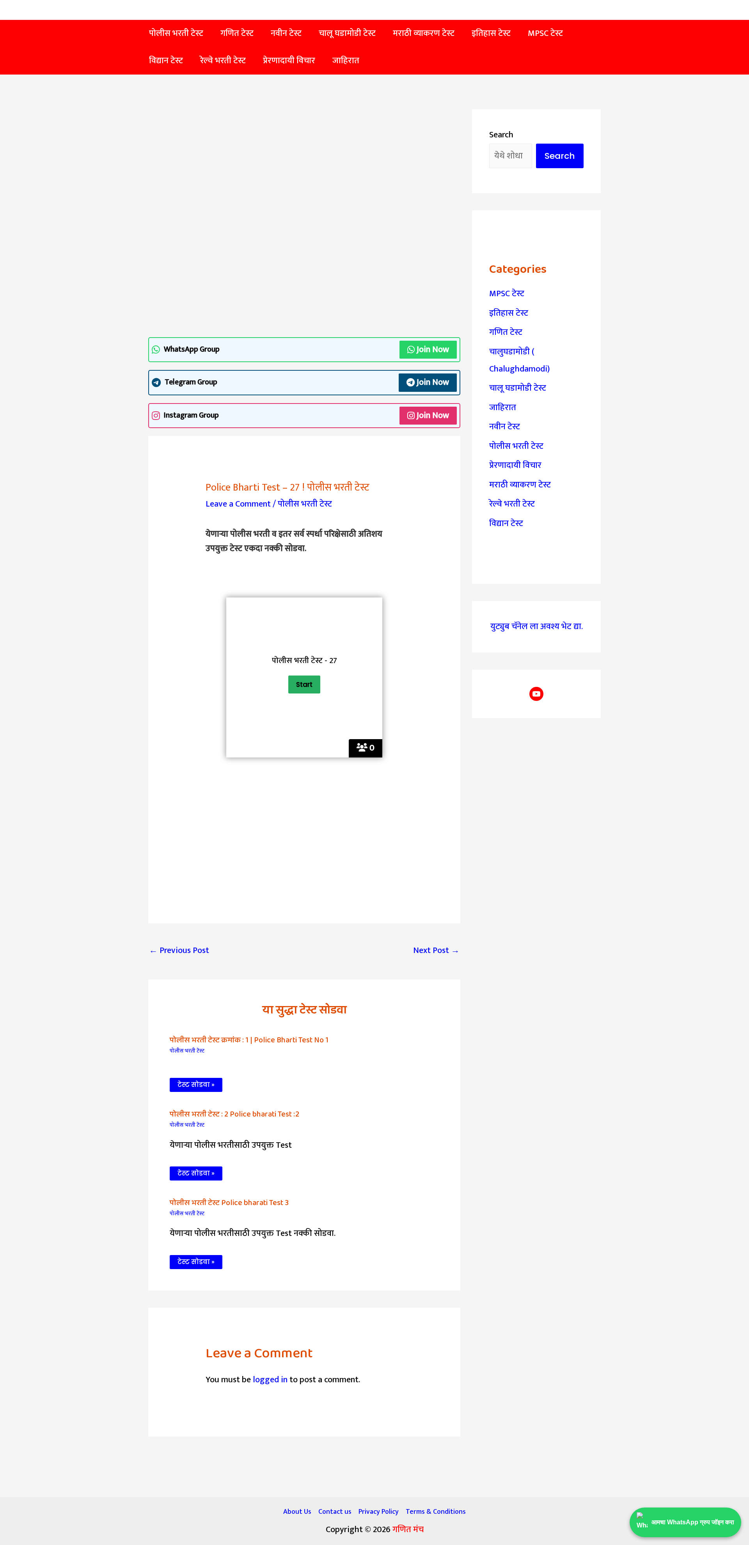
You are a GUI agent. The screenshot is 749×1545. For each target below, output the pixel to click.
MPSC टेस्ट (506, 293)
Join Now (433, 349)
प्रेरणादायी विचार (515, 465)
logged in (270, 1380)
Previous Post (179, 950)
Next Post (436, 950)
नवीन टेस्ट (504, 427)
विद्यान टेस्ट (506, 523)
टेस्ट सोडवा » (196, 1084)
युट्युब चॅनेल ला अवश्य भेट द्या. (536, 626)
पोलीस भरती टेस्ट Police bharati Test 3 (229, 1203)
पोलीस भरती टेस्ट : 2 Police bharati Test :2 (234, 1114)
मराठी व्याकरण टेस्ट (520, 485)
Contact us (334, 1512)
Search (501, 135)
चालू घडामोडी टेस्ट (517, 388)
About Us (297, 1512)
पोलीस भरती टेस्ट (305, 504)
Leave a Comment (238, 504)
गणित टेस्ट (505, 332)
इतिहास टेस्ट (508, 313)
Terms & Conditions (436, 1512)
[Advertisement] (304, 167)
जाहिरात (502, 407)
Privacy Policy (379, 1512)
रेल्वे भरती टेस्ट (512, 504)
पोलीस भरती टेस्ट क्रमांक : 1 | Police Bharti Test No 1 (249, 1040)
